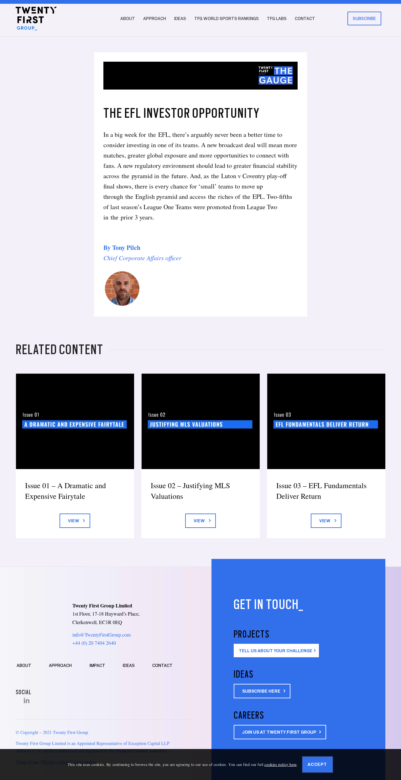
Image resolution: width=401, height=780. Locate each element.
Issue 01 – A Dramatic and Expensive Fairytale (65, 490)
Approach (60, 665)
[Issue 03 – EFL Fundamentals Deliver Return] (326, 421)
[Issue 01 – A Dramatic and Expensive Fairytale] (75, 421)
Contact (162, 665)
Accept (317, 764)
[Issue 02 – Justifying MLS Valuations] (200, 421)
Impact (97, 665)
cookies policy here (280, 764)
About (24, 665)
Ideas (129, 665)
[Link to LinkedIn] (26, 700)
